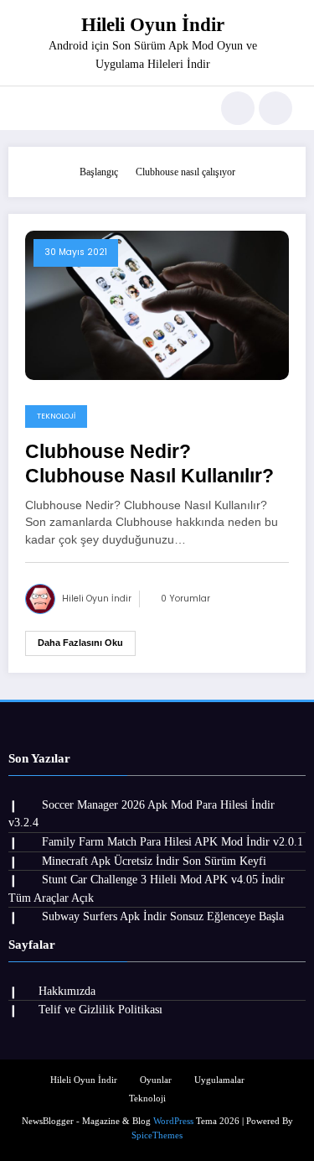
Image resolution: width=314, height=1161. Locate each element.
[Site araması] (238, 108)
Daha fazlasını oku (80, 643)
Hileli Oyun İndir (152, 24)
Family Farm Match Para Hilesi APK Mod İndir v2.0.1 (172, 842)
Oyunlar (156, 1080)
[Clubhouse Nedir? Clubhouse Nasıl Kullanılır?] (157, 304)
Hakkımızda (67, 991)
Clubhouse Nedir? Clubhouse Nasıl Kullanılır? (149, 464)
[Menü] (30, 108)
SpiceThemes (157, 1135)
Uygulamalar (219, 1080)
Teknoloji (56, 416)
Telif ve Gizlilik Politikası (100, 1009)
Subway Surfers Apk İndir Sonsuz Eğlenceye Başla (163, 916)
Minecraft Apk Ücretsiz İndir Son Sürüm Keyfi (154, 861)
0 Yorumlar (185, 598)
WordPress (173, 1121)
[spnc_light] (275, 108)
